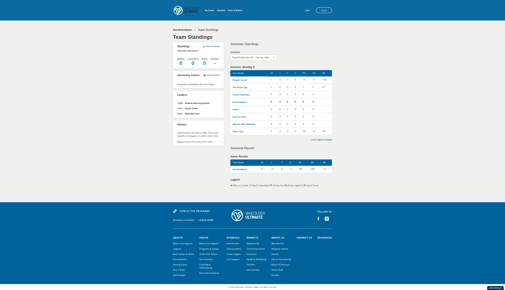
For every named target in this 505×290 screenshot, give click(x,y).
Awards (275, 254)
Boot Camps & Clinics (183, 254)
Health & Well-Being (256, 259)
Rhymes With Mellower (244, 124)
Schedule (221, 10)
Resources (324, 237)
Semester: (235, 52)
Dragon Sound (240, 80)
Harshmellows (182, 30)
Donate (275, 275)
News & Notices (235, 10)
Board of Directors (280, 264)
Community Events (256, 248)
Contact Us (304, 237)
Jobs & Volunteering (281, 259)
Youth (203, 237)
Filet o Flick (238, 131)
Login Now (205, 219)
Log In (324, 10)
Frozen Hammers (241, 94)
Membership (253, 243)
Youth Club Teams (208, 254)
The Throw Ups (240, 87)
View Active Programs (195, 211)
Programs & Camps (209, 248)
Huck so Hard (239, 116)
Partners (251, 264)
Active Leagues (234, 254)
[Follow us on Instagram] (327, 219)
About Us (277, 237)
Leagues (177, 248)
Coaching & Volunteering (205, 266)
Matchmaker (179, 275)
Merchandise (253, 269)
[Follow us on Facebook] (318, 219)
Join (308, 10)
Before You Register (183, 243)
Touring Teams (180, 264)
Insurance (251, 254)
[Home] (187, 10)
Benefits (252, 237)
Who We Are (277, 243)
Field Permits (233, 243)
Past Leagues (233, 259)
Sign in (180, 141)
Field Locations (234, 248)
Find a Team (179, 269)
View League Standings (321, 139)
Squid (235, 109)
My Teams (209, 10)
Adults (178, 237)
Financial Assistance (209, 273)
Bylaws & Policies (279, 248)
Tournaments (179, 259)
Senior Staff (277, 269)
